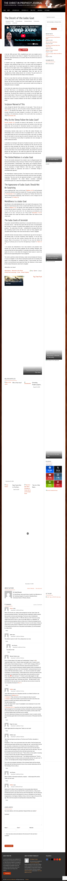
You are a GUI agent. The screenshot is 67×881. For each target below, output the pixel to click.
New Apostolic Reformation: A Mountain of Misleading (53, 355)
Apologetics (8, 270)
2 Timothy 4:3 (8, 698)
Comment (7, 814)
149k (47, 464)
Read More (7, 873)
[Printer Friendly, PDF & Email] (35, 270)
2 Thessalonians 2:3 (9, 193)
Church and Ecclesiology (10, 272)
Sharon (11, 608)
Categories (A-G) (15, 10)
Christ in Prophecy (28, 870)
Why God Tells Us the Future (51, 42)
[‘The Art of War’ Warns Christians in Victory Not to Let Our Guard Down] (27, 533)
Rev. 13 (19, 682)
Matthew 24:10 (29, 190)
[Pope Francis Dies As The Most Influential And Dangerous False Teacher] (8, 533)
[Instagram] (52, 859)
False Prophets (25, 272)
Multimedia (40, 10)
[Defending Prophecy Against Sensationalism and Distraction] (27, 431)
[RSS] (60, 859)
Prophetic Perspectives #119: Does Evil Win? (53, 257)
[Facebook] (47, 859)
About (8, 10)
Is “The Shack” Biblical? (52, 159)
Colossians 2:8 (11, 115)
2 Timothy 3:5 (15, 197)
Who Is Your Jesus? (17, 383)
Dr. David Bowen (19, 21)
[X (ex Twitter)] (50, 859)
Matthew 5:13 (13, 207)
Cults (19, 272)
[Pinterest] (55, 859)
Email (18, 827)
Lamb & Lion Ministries (34, 862)
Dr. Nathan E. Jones (34, 859)
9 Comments (36, 21)
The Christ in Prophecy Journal (23, 3)
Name (6, 827)
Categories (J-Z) (25, 10)
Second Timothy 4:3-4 (10, 122)
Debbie (11, 689)
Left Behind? (47, 10)
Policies (27, 879)
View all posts (39, 588)
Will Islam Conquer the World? (52, 50)
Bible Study (33, 10)
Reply (7, 630)
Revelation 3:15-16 (36, 212)
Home (4, 10)
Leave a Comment (37, 604)
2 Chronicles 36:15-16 (10, 707)
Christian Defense (28, 21)
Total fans (50, 464)
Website (31, 827)
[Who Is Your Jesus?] (8, 431)
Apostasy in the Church (17, 270)
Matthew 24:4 (15, 695)
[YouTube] (57, 859)
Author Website (30, 588)
